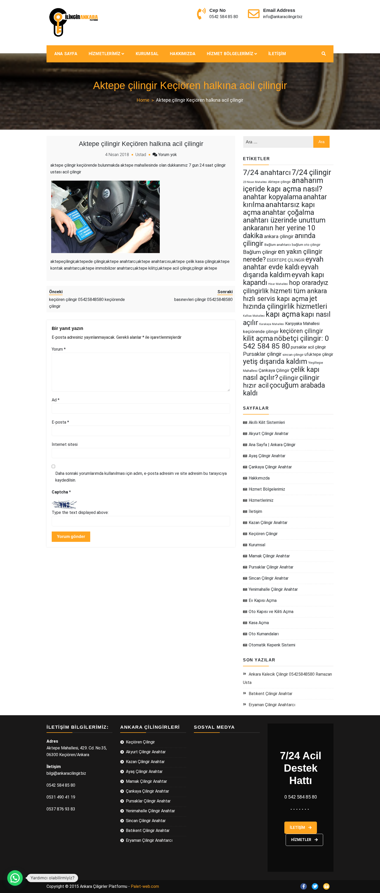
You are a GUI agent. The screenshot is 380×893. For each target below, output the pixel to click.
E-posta (60, 422)
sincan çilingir (293, 355)
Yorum (59, 349)
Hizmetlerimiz (105, 53)
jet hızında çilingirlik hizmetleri (285, 302)
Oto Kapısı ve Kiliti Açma (271, 611)
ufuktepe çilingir (319, 354)
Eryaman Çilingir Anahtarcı (272, 704)
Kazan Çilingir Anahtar (268, 522)
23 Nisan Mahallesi (255, 182)
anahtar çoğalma (288, 212)
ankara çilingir (279, 236)
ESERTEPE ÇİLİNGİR (286, 260)
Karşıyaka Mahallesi (302, 323)
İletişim (277, 53)
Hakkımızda (182, 53)
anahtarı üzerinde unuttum (284, 220)
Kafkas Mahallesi (254, 316)
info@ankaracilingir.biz (282, 16)
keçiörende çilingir (261, 331)
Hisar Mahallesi (278, 284)
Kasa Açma (259, 622)
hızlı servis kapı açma (275, 298)
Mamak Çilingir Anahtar (269, 555)
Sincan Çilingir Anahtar (268, 578)
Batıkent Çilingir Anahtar (270, 693)
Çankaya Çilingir (274, 370)
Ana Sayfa (65, 53)
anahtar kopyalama (272, 197)
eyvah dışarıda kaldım (280, 271)
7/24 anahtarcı (267, 172)
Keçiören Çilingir (263, 533)
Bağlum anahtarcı (277, 245)
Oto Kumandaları (264, 633)
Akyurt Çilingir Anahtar (268, 433)
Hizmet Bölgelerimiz (230, 53)
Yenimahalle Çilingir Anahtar (273, 589)
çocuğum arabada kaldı (284, 389)
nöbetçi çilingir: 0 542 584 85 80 (286, 342)
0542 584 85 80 (223, 16)
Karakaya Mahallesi (271, 324)
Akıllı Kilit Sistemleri (267, 422)
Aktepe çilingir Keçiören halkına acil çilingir (141, 143)
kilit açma (258, 338)
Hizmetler (301, 840)
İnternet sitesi (65, 444)
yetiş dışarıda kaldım (275, 361)
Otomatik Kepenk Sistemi (272, 645)
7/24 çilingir (311, 172)
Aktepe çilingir (279, 182)
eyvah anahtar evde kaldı (283, 263)
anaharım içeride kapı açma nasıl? (283, 184)
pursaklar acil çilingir (308, 347)
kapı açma (283, 314)
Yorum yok (167, 154)
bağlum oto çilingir (306, 245)
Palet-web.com (145, 886)
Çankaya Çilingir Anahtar (270, 466)
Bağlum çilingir (260, 252)
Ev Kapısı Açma (263, 600)
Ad (55, 399)
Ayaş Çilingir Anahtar (267, 455)
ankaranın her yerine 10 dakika (279, 232)
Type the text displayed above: (80, 512)
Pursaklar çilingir (262, 354)
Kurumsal (147, 53)
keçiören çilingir (301, 331)
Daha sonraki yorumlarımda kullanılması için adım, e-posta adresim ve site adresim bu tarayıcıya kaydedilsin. (141, 477)
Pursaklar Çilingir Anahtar (271, 567)
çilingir (288, 377)
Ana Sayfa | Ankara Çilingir (272, 444)
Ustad (140, 154)
